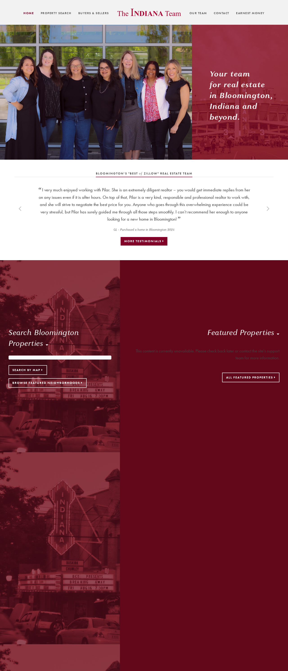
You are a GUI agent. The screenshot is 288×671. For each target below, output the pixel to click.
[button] (20, 208)
